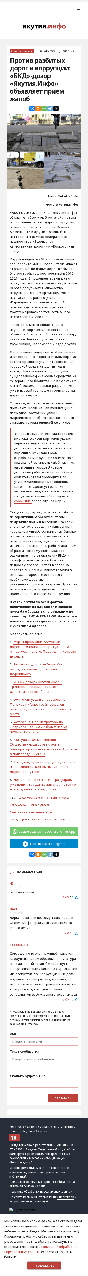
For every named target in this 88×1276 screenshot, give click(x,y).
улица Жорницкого (31, 798)
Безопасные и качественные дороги (32, 812)
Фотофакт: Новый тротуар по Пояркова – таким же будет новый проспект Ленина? (38, 727)
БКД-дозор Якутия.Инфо (25, 819)
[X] (56, 108)
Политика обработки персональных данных (40, 1192)
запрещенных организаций (28, 1201)
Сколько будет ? (27, 1076)
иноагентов (65, 1197)
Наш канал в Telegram (47, 843)
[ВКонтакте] (32, 108)
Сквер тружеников (55, 819)
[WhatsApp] (44, 108)
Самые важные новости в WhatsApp (46, 831)
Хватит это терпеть (22, 51)
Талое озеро (18, 805)
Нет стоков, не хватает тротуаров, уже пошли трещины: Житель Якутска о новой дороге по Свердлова (43, 784)
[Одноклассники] (38, 108)
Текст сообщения (24, 1051)
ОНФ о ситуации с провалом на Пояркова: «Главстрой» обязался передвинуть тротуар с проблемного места (41, 706)
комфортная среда (58, 798)
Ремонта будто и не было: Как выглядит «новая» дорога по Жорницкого (36, 669)
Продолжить (44, 1265)
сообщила (23, 501)
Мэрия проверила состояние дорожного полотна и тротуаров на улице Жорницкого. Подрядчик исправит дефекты (44, 649)
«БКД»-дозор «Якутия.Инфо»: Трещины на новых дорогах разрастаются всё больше (36, 687)
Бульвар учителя (39, 805)
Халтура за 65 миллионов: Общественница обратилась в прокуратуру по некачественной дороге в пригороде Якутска (43, 746)
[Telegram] (50, 108)
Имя (13, 1034)
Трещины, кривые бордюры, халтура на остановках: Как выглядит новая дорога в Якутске (42, 767)
